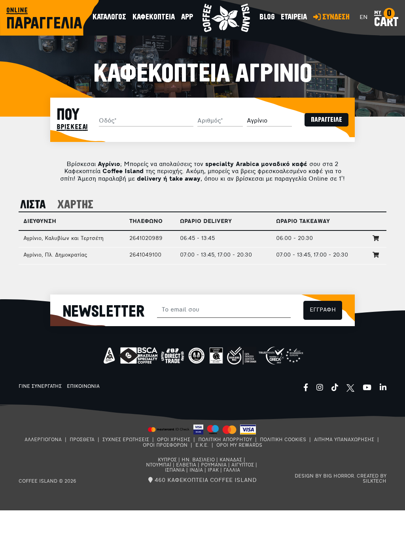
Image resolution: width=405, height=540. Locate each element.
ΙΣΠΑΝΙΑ (175, 470)
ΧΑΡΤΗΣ (75, 205)
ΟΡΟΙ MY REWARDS (239, 445)
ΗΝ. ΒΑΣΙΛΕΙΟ (198, 460)
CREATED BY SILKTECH (371, 479)
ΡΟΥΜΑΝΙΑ (214, 465)
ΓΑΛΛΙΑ (231, 470)
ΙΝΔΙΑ (196, 470)
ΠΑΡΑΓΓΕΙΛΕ (326, 120)
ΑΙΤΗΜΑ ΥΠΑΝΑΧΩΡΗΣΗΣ (344, 440)
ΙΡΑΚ (213, 470)
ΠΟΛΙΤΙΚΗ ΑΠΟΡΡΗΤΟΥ (225, 440)
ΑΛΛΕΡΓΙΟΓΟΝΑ (43, 440)
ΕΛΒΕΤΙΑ (186, 465)
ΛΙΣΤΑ (33, 205)
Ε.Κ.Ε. (201, 445)
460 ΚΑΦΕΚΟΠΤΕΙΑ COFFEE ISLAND (205, 480)
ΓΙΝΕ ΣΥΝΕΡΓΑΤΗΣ (40, 386)
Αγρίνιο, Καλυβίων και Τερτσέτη (63, 239)
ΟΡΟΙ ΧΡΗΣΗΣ (173, 440)
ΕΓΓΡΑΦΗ (323, 310)
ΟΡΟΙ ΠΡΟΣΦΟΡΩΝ (165, 445)
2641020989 (146, 239)
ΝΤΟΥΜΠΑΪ (158, 465)
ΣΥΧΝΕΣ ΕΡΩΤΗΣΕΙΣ (125, 440)
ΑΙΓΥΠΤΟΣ (242, 465)
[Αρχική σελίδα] (226, 18)
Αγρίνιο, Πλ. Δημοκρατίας (55, 255)
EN (364, 18)
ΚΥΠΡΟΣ (167, 460)
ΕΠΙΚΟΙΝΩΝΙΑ (83, 386)
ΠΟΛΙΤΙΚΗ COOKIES (283, 440)
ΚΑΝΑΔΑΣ (231, 460)
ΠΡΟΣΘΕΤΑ (82, 440)
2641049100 (145, 255)
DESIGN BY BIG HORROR (324, 476)
